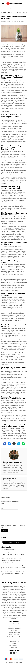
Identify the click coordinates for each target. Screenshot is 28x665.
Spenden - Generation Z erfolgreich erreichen (12, 571)
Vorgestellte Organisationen (14, 624)
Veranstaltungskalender (14, 632)
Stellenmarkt (14, 630)
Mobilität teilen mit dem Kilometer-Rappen (11, 558)
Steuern (14, 643)
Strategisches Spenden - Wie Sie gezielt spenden (13, 565)
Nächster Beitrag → (22, 12)
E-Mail (2, 508)
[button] (4, 443)
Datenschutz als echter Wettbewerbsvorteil (12, 560)
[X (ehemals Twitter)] (14, 654)
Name (2, 503)
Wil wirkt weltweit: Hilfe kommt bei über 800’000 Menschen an (13, 567)
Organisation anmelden (14, 626)
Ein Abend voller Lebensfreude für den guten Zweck (12, 554)
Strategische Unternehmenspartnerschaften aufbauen (12, 574)
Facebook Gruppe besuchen (14, 637)
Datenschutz (14, 647)
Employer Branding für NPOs (8, 549)
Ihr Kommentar (4, 514)
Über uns (14, 639)
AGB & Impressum (14, 645)
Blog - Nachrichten (14, 634)
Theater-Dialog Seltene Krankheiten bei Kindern (13, 552)
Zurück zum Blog (14, 542)
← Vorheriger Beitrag (6, 12)
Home (5, 8)
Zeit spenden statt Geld (7, 562)
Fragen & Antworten (14, 641)
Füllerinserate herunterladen (14, 628)
